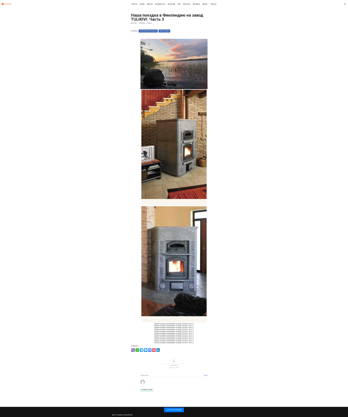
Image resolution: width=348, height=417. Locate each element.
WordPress (128, 415)
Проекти (150, 4)
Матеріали (196, 4)
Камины (149, 23)
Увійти (206, 375)
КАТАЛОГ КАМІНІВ (174, 410)
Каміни (142, 4)
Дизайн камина (164, 31)
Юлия (135, 23)
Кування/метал (160, 4)
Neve (113, 415)
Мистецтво (186, 4)
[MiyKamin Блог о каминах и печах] (6, 4)
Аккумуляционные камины (148, 31)
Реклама (213, 4)
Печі (179, 4)
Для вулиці (171, 4)
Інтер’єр (134, 4)
